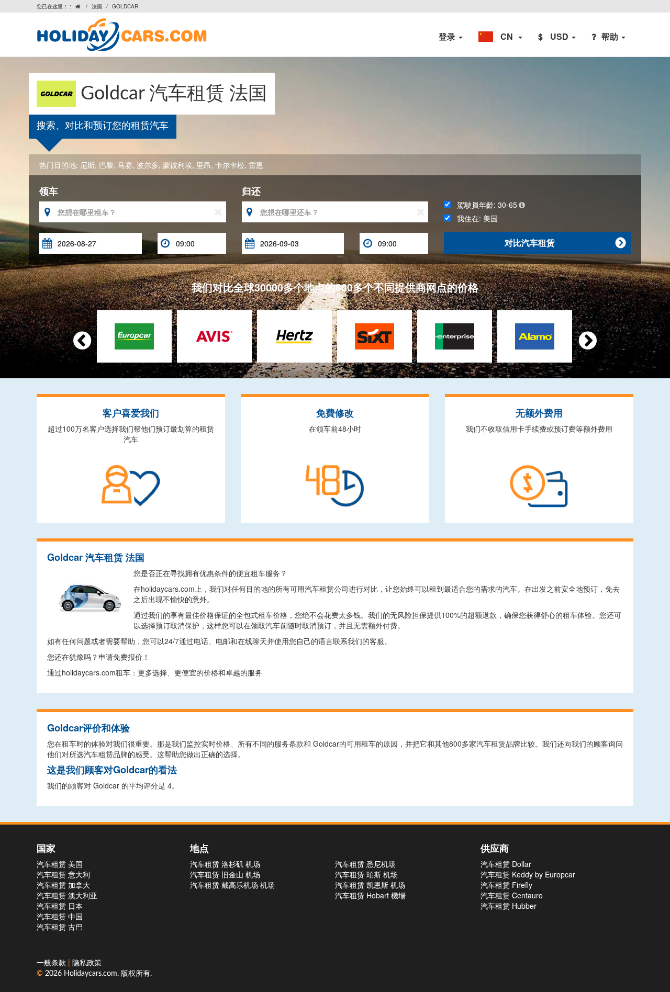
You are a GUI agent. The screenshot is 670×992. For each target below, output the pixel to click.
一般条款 (52, 963)
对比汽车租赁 (565, 242)
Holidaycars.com (90, 973)
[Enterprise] (454, 335)
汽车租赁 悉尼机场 (365, 864)
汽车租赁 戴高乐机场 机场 (232, 885)
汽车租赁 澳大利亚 (67, 895)
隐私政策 (87, 963)
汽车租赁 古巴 (60, 926)
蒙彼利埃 (177, 165)
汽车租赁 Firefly (506, 885)
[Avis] (214, 335)
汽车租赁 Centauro (512, 895)
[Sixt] (374, 335)
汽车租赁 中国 (60, 916)
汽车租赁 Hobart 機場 (370, 895)
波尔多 (148, 165)
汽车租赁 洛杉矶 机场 (225, 864)
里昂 (203, 165)
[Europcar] (134, 335)
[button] (500, 37)
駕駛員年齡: (484, 204)
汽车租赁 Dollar (506, 864)
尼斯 (87, 165)
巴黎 (106, 165)
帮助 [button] (610, 36)
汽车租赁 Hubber (509, 905)
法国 (97, 6)
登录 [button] (448, 36)
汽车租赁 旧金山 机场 (225, 874)
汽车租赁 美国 (60, 864)
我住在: (474, 218)
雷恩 (256, 165)
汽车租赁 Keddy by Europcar (528, 874)
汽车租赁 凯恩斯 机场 (370, 885)
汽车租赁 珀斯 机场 (366, 874)
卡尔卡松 (229, 165)
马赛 (125, 165)
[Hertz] (294, 335)
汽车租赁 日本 (60, 905)
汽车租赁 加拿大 (63, 885)
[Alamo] (534, 335)
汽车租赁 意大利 (63, 874)
